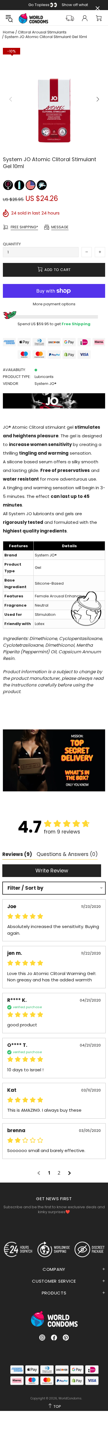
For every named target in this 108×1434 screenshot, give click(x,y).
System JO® (45, 383)
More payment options (54, 304)
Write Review (51, 870)
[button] (39, 1173)
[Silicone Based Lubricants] (42, 185)
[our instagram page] (42, 1338)
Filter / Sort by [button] (25, 888)
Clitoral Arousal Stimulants (42, 32)
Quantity (12, 244)
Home (8, 32)
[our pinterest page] (66, 1338)
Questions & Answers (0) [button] (67, 854)
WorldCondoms (33, 18)
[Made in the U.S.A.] (31, 185)
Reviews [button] (17, 854)
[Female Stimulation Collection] (8, 185)
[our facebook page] (54, 1338)
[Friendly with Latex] (19, 185)
